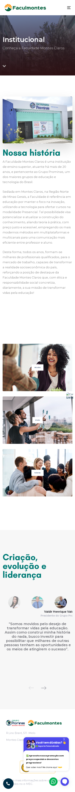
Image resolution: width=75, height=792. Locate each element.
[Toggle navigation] (59, 7)
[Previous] (31, 687)
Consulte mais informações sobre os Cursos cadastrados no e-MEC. (31, 782)
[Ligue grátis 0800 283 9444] (8, 783)
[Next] (43, 687)
